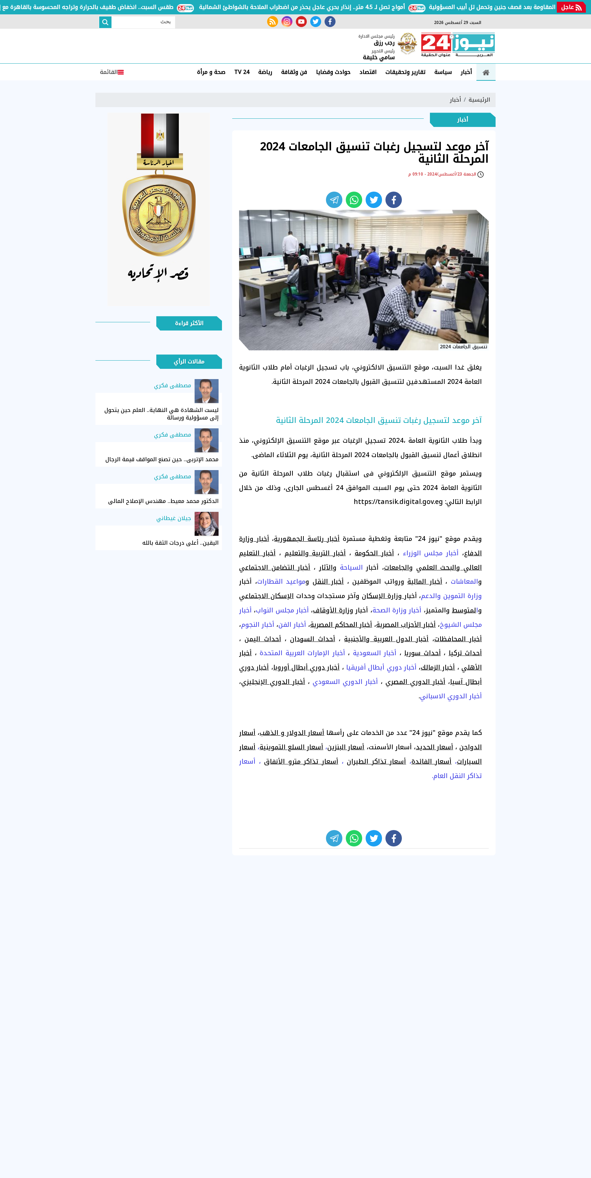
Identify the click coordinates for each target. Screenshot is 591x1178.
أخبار (466, 72)
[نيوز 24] (458, 45)
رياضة (265, 72)
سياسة (443, 72)
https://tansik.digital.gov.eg (398, 502)
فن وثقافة (294, 72)
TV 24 (241, 72)
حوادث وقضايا (333, 72)
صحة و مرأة (211, 72)
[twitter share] (374, 200)
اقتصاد (368, 72)
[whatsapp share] (354, 200)
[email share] (334, 200)
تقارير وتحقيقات (405, 72)
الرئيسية (479, 99)
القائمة (109, 72)
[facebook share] (393, 200)
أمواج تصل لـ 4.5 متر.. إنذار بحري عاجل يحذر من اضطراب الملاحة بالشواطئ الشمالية (322, 7)
